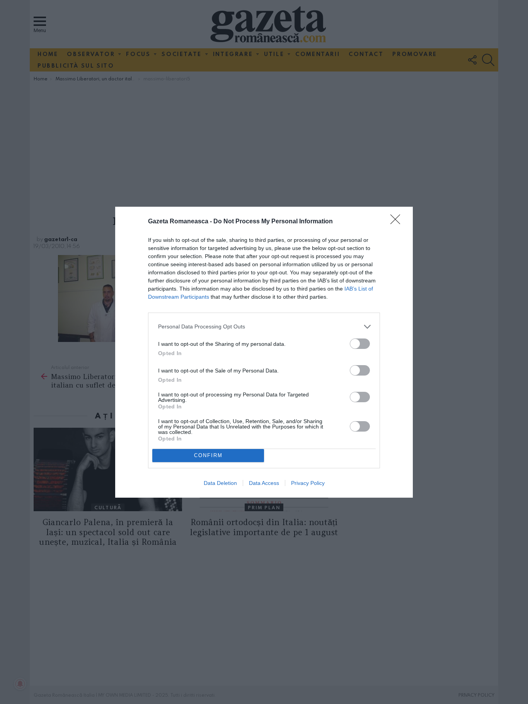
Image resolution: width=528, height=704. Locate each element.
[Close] (397, 221)
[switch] (360, 343)
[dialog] (264, 352)
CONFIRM (208, 455)
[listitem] (264, 327)
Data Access (264, 483)
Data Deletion (220, 483)
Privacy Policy (308, 483)
